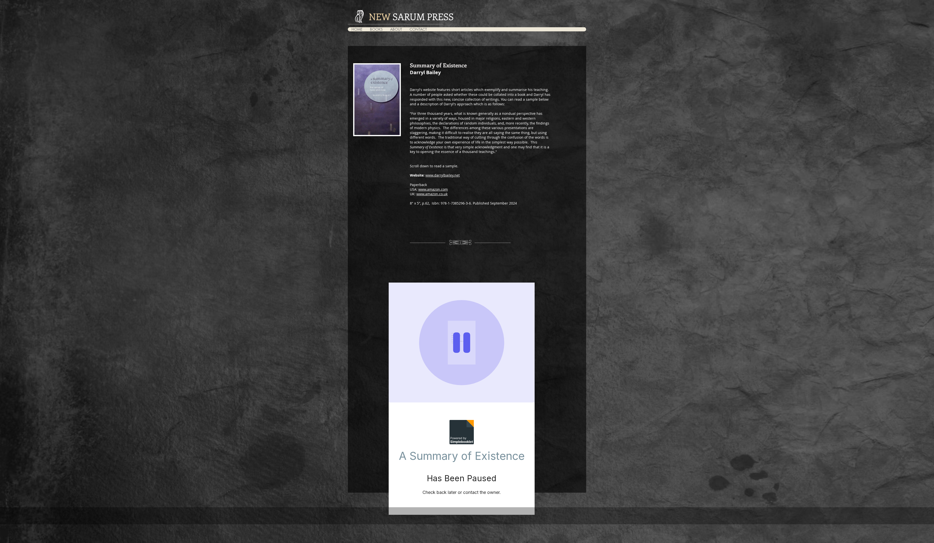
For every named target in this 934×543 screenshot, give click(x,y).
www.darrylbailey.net (442, 175)
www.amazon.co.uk (432, 194)
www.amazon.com (433, 189)
